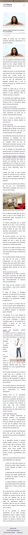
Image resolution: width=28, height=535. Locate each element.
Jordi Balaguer (8, 33)
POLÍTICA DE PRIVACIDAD (13, 530)
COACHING (22, 33)
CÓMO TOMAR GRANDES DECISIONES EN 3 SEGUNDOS (13, 31)
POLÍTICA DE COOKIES (9, 532)
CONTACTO (20, 532)
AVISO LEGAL (13, 528)
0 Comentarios (6, 35)
